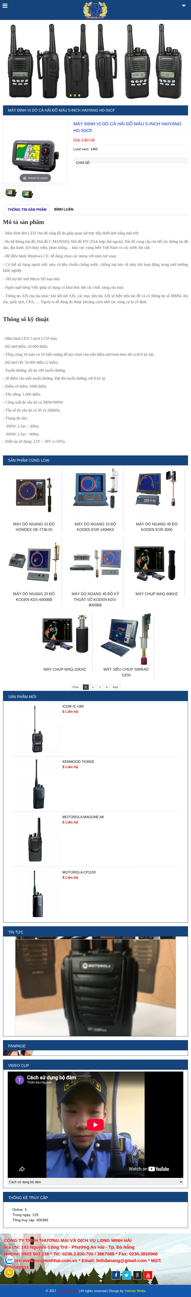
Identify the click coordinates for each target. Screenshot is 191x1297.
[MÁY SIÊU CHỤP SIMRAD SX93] (126, 664)
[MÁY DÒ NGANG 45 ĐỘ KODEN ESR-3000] (157, 519)
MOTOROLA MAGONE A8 (83, 817)
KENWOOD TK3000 (78, 762)
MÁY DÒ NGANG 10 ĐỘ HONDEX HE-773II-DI (34, 527)
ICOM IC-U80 (73, 706)
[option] (35, 151)
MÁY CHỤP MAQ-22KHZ (65, 669)
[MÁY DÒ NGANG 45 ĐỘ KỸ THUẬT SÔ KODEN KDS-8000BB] (95, 588)
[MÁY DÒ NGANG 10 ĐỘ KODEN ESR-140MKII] (95, 519)
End (115, 687)
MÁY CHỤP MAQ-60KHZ (157, 594)
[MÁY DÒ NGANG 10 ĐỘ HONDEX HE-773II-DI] (34, 519)
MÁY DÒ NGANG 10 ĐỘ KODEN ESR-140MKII (95, 527)
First (76, 687)
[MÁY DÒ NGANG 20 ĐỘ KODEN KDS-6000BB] (34, 588)
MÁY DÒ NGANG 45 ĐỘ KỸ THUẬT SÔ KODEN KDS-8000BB (95, 599)
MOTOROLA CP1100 (79, 872)
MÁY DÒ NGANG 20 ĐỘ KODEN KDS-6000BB (34, 597)
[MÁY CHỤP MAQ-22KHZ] (65, 664)
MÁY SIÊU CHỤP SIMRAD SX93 (126, 672)
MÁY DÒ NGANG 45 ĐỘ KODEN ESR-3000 (157, 527)
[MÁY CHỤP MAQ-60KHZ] (157, 588)
